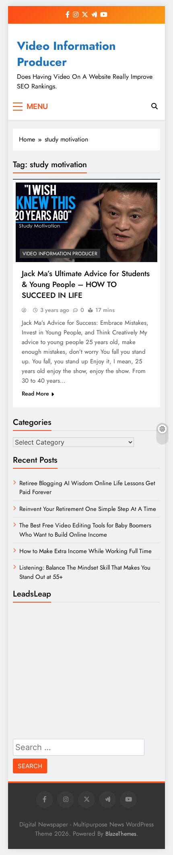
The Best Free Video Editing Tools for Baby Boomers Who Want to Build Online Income (85, 530)
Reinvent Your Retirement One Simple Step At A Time (87, 508)
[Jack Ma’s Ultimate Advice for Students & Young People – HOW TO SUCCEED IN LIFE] (86, 222)
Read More (35, 394)
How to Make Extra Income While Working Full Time (85, 551)
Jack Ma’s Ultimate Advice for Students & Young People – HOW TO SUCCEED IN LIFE (86, 284)
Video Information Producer (66, 53)
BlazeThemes (120, 834)
